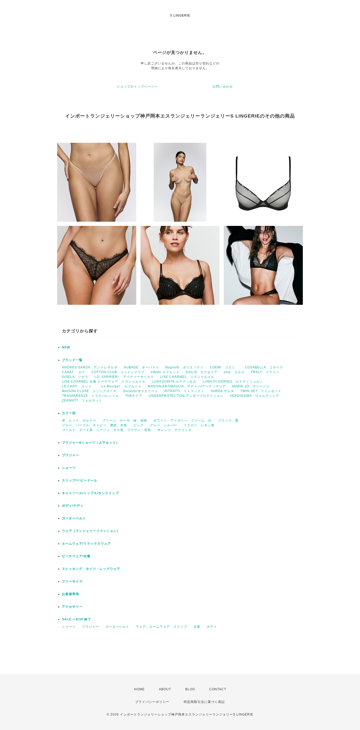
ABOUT (165, 689)
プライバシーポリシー (152, 702)
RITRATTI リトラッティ (184, 391)
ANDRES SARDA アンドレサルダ (90, 367)
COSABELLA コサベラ (264, 367)
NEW (66, 347)
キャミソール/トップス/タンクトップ (90, 493)
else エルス (234, 372)
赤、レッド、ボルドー (79, 420)
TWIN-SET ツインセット (260, 391)
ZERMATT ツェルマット (82, 400)
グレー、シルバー (163, 425)
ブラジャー (70, 455)
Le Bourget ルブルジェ (121, 386)
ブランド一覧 (72, 360)
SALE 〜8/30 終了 (76, 619)
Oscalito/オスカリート (140, 391)
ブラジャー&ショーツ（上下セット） (90, 442)
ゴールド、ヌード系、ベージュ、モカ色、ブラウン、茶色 (106, 430)
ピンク (138, 425)
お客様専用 (70, 594)
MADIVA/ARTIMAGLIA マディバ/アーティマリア (187, 386)
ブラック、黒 (228, 420)
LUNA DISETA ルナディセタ (174, 381)
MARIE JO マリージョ (251, 386)
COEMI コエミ (224, 367)
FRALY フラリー (265, 372)
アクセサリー (72, 607)
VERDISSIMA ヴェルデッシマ (254, 396)
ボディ (212, 626)
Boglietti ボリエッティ (184, 367)
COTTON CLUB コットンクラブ (117, 372)
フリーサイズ (72, 581)
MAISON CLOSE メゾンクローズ (89, 391)
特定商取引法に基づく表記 (204, 702)
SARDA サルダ (222, 391)
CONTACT (217, 689)
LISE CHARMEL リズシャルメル (187, 377)
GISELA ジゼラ (75, 377)
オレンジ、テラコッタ (174, 430)
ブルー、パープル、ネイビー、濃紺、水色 (94, 425)
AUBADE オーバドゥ (141, 367)
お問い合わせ (222, 86)
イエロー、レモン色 (199, 425)
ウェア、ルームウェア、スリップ (161, 626)
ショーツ (69, 468)
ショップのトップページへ (137, 86)
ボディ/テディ (73, 506)
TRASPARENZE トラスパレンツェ (90, 396)
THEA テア (133, 396)
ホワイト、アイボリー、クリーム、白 (182, 420)
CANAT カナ (73, 372)
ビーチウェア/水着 (76, 556)
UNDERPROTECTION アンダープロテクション (186, 396)
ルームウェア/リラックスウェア (86, 543)
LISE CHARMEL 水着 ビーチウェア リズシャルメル (103, 381)
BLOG (190, 689)
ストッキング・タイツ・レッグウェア (91, 569)
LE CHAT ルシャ (78, 386)
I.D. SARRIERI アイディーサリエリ (124, 377)
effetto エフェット (165, 372)
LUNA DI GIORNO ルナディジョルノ (233, 381)
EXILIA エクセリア (201, 372)
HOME (139, 689)
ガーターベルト (74, 518)
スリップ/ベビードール (79, 480)
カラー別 (69, 413)
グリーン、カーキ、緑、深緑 (125, 420)
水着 (196, 626)
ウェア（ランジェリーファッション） (91, 531)
